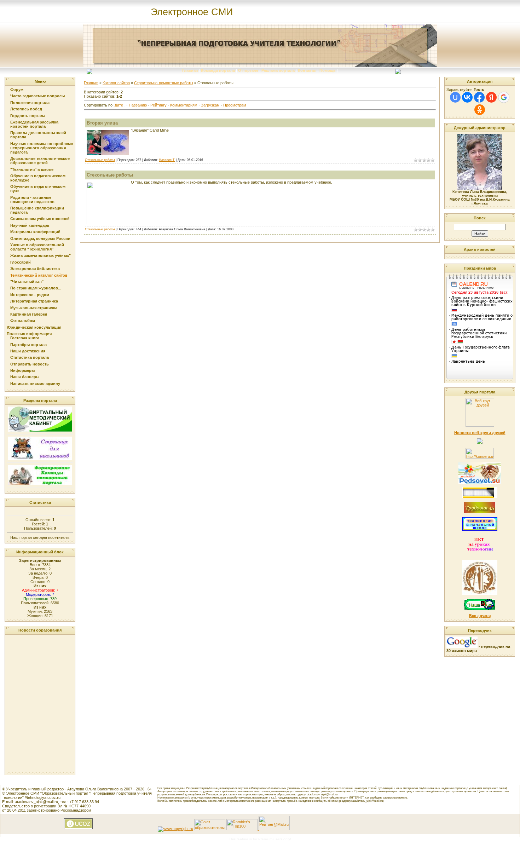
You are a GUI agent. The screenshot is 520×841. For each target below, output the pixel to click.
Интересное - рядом (29, 295)
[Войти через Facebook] (479, 97)
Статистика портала (29, 357)
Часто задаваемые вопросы (37, 96)
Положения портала (30, 102)
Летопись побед (26, 109)
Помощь (327, 70)
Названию (138, 105)
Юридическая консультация (34, 327)
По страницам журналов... (35, 288)
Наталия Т (167, 160)
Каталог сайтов (116, 83)
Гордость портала (27, 116)
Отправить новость (29, 364)
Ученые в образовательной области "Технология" (37, 247)
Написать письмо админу (35, 383)
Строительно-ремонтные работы (163, 83)
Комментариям (183, 105)
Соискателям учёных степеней (40, 219)
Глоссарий (20, 262)
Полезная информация (29, 334)
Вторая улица (102, 123)
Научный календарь (30, 225)
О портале (248, 70)
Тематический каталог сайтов (39, 275)
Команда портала (218, 70)
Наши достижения (27, 351)
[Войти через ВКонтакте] (467, 97)
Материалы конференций (35, 232)
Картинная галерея (28, 314)
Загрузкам (210, 105)
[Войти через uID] (455, 97)
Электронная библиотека (35, 268)
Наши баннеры (24, 377)
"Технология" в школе (31, 169)
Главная (190, 70)
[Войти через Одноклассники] (479, 109)
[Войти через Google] (503, 97)
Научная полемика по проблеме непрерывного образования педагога (41, 148)
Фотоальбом (22, 320)
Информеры (22, 370)
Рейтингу (158, 105)
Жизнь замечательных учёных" (40, 255)
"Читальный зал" (27, 282)
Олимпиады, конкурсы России (40, 238)
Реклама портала (278, 70)
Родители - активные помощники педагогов (32, 199)
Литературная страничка (34, 301)
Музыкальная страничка (33, 308)
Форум (16, 89)
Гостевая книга (24, 338)
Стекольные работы (100, 160)
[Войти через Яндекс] (491, 97)
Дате (119, 105)
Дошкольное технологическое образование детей (40, 160)
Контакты (307, 70)
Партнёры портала (28, 344)
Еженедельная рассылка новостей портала (34, 124)
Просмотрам (234, 105)
